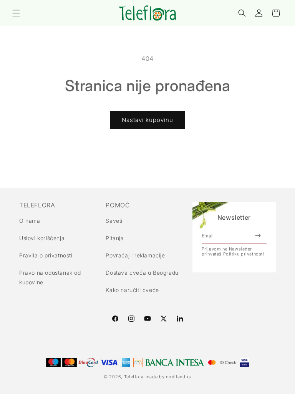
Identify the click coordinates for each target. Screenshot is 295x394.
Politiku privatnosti (243, 254)
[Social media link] (180, 319)
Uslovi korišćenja (42, 238)
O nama (29, 220)
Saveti (114, 220)
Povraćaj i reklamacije (135, 255)
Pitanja (115, 238)
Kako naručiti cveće (132, 290)
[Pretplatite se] (257, 235)
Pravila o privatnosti (46, 255)
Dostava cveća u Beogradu (142, 272)
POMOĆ (118, 205)
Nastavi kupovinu (147, 120)
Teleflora (134, 376)
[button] (16, 13)
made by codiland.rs (168, 376)
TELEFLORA (37, 205)
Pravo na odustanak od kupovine (50, 277)
